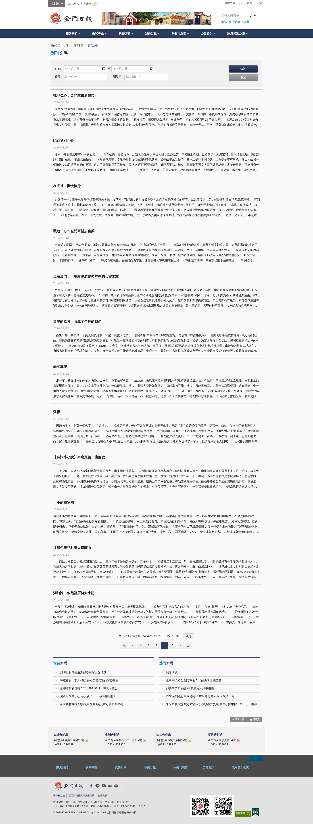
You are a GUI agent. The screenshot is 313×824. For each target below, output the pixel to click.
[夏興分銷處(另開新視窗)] (238, 740)
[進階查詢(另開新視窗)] (256, 15)
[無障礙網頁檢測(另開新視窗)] (243, 814)
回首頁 (256, 719)
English (259, 3)
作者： (59, 76)
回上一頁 (132, 645)
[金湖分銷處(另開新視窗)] (144, 740)
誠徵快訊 (172, 672)
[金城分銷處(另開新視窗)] (86, 740)
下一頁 (180, 645)
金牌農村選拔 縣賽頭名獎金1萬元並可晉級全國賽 (91, 704)
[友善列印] (116, 785)
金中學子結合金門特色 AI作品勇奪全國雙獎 (194, 680)
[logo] (70, 18)
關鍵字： (118, 76)
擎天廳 (236, 22)
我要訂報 (151, 33)
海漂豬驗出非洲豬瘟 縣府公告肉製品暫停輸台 (89, 680)
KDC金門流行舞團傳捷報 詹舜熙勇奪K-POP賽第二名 (200, 696)
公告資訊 (206, 33)
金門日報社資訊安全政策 (81, 796)
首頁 (249, 3)
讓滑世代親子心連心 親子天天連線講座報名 (88, 696)
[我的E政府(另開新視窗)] (255, 813)
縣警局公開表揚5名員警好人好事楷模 (190, 688)
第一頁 (124, 645)
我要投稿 (124, 33)
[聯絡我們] (110, 785)
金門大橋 (226, 22)
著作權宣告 (59, 796)
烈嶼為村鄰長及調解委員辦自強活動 (83, 672)
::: (50, 2)
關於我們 (71, 33)
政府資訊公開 (236, 33)
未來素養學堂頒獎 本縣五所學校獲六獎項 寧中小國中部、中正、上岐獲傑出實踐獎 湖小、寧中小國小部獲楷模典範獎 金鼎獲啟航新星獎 (213, 704)
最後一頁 (188, 645)
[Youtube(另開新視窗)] (103, 785)
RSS (241, 3)
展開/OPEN (256, 758)
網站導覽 (230, 3)
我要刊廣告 (179, 33)
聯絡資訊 (102, 796)
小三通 (245, 22)
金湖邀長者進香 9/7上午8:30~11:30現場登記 (88, 688)
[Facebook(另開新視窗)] (91, 786)
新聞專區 (98, 33)
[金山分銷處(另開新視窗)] (189, 740)
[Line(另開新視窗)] (97, 785)
